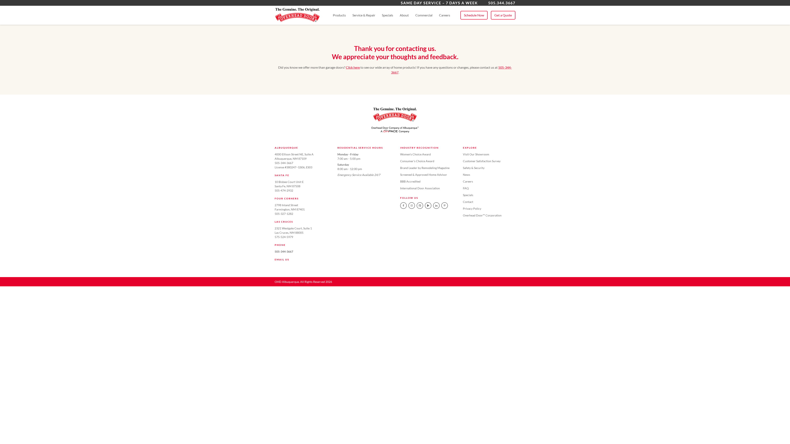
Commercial (423, 15)
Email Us (282, 259)
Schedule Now (474, 15)
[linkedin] (436, 205)
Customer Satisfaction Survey (482, 161)
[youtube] (428, 205)
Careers (444, 15)
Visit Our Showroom (476, 154)
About (404, 15)
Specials (387, 15)
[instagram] (411, 205)
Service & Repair (363, 15)
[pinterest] (444, 205)
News (466, 174)
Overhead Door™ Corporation (482, 215)
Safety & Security (473, 168)
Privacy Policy (472, 208)
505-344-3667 (284, 251)
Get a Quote (503, 15)
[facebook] (403, 205)
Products (339, 15)
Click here (353, 67)
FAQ (466, 188)
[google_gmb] (420, 205)
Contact (468, 202)
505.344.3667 (501, 3)
